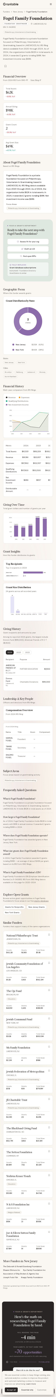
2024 (9, 652)
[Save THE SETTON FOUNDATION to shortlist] (49, 1151)
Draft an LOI (29, 249)
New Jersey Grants (37, 907)
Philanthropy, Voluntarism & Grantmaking (20, 32)
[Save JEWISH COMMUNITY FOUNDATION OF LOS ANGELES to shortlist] (49, 963)
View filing (34, 80)
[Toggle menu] (51, 4)
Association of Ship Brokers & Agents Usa (21, 1274)
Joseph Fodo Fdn (10, 1277)
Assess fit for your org (29, 241)
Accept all (11, 1390)
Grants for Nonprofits (14, 907)
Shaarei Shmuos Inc (11, 1270)
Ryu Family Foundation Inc (34, 1270)
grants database (41, 901)
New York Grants (12, 912)
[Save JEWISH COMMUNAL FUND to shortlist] (49, 1018)
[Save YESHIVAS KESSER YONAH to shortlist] (49, 1175)
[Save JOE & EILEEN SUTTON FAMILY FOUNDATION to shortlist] (49, 1232)
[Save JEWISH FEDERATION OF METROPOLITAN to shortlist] (49, 1071)
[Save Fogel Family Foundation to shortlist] (5, 66)
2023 (18, 652)
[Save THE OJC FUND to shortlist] (49, 990)
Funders (6, 12)
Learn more (31, 1384)
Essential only (27, 1390)
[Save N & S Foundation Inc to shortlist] (49, 1203)
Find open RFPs (29, 256)
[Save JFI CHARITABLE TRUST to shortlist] (49, 1099)
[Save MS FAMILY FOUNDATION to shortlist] (49, 1047)
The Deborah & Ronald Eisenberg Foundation (22, 1266)
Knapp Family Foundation (32, 1277)
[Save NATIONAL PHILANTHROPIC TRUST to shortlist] (49, 935)
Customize (41, 1390)
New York (21, 362)
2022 (27, 652)
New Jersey (18, 12)
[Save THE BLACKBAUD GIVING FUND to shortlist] (49, 1127)
